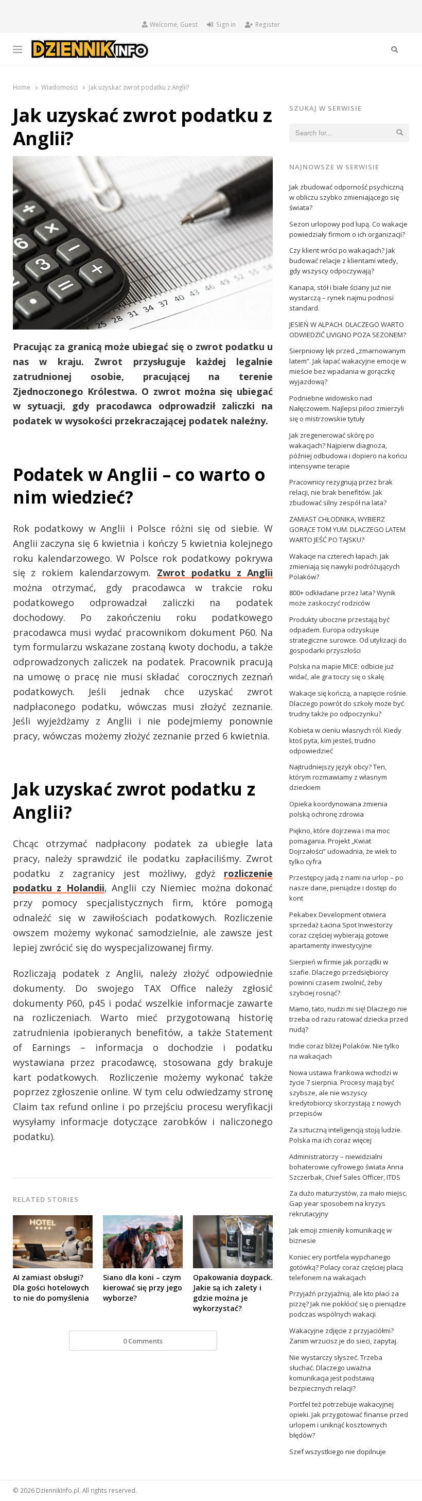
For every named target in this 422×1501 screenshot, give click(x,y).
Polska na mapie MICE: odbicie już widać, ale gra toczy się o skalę (341, 671)
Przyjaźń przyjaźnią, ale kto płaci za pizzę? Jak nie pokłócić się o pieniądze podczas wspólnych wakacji (347, 1304)
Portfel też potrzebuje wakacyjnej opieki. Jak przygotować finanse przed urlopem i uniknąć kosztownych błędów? (348, 1420)
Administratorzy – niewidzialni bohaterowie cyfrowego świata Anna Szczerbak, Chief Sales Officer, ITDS (346, 1167)
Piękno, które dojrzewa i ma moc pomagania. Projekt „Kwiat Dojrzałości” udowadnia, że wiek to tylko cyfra (343, 846)
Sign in (226, 24)
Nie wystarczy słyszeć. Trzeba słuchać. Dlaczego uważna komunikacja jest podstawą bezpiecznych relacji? (335, 1373)
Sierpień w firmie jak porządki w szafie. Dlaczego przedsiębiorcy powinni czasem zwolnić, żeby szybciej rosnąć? (339, 977)
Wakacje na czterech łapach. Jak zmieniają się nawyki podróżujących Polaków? (344, 566)
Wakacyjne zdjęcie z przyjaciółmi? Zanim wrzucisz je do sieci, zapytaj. (343, 1335)
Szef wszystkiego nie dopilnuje (337, 1451)
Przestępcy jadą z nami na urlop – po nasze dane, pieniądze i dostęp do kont (346, 888)
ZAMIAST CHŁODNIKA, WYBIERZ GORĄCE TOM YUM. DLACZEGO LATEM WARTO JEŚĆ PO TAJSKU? (347, 529)
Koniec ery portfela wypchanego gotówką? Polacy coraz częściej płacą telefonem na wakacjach (346, 1267)
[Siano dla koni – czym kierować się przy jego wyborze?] (143, 1221)
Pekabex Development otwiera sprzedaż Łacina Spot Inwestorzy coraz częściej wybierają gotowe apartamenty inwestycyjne (341, 930)
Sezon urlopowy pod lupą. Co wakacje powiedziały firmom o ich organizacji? (348, 229)
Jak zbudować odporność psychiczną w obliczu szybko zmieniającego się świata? (346, 197)
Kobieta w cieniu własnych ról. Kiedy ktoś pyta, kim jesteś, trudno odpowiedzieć (345, 740)
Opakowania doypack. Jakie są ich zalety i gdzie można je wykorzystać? (233, 1292)
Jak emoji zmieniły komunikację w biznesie (340, 1235)
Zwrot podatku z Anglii (215, 572)
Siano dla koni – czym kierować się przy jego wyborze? (142, 1287)
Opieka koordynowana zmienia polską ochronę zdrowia (338, 809)
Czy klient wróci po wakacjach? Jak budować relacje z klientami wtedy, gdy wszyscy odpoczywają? (343, 260)
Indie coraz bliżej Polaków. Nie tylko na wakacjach (344, 1051)
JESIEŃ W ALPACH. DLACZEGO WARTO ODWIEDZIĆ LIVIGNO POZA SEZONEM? (347, 329)
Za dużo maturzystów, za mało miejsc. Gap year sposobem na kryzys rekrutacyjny (348, 1203)
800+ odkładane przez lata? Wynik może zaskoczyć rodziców (342, 598)
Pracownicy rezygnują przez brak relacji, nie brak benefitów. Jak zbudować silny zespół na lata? (341, 492)
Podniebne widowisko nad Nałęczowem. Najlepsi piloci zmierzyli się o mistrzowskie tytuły (346, 408)
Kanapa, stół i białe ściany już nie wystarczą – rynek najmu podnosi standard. (341, 298)
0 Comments (143, 1340)
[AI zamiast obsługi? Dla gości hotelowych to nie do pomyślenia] (53, 1221)
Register (267, 24)
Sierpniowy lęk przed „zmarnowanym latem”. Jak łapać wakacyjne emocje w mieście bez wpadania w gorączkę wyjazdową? (347, 366)
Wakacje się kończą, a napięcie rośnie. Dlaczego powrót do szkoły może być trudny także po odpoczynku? (348, 703)
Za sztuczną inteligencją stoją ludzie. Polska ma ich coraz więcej (345, 1135)
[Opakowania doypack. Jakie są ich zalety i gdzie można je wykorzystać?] (233, 1221)
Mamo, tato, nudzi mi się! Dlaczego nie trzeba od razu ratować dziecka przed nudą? (348, 1019)
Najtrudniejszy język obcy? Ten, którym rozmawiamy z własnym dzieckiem (338, 777)
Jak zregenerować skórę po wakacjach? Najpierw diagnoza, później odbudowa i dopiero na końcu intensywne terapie (348, 450)
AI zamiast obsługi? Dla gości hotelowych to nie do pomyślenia (51, 1287)
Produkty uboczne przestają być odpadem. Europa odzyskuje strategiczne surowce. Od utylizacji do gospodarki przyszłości (348, 635)
